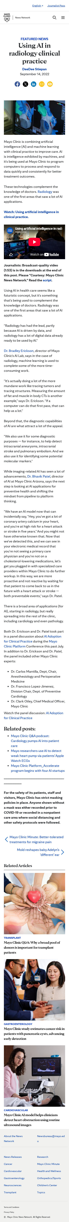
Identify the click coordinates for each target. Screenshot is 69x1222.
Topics (41, 1192)
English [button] (36, 5)
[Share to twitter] (26, 83)
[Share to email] (42, 83)
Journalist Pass (56, 5)
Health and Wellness (49, 1171)
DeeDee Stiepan (34, 69)
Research (42, 1156)
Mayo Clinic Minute (48, 1164)
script (47, 280)
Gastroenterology (14, 1178)
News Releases (13, 1156)
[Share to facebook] (18, 83)
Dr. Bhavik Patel (38, 476)
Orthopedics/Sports (49, 1178)
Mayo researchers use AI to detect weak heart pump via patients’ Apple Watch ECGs (37, 756)
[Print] (50, 83)
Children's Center (47, 1185)
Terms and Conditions (11, 1207)
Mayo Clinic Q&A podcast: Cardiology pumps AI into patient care (35, 741)
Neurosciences (12, 1185)
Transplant (10, 1192)
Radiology (45, 191)
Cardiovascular (13, 1171)
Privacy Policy (9, 1212)
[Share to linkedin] (34, 83)
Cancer (8, 1164)
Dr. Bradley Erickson (19, 351)
